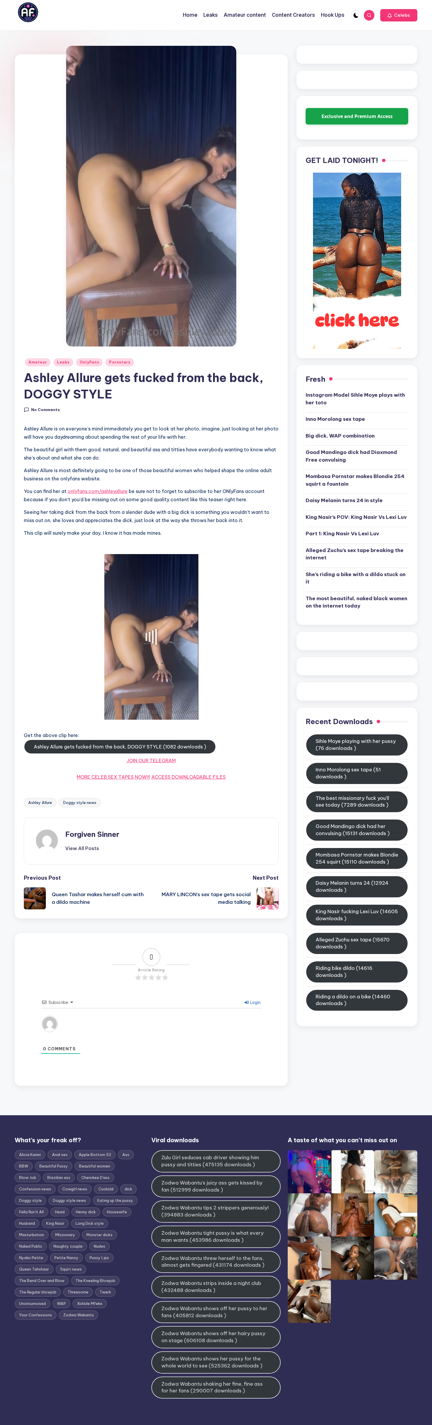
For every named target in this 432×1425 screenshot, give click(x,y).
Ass (125, 1154)
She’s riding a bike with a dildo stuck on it (356, 578)
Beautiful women (94, 1166)
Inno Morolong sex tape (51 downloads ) (348, 773)
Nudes (99, 1246)
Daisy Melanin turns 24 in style (344, 500)
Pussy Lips (99, 1257)
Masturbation (31, 1234)
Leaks (63, 362)
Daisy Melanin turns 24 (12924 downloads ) (352, 886)
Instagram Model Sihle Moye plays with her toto (355, 399)
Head (60, 1211)
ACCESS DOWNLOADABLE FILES (188, 777)
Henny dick (86, 1211)
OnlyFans (89, 362)
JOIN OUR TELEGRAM (151, 760)
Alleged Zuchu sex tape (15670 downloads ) (353, 943)
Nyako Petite (31, 1257)
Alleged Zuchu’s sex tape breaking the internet (354, 554)
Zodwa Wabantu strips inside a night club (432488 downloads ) (211, 1286)
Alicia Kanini (30, 1154)
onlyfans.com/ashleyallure (98, 491)
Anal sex (60, 1154)
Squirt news (71, 1269)
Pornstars (119, 362)
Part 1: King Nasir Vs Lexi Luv (342, 533)
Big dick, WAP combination (340, 435)
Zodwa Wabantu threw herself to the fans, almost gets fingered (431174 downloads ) (212, 1261)
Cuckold (105, 1189)
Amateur (38, 362)
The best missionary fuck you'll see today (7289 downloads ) (352, 801)
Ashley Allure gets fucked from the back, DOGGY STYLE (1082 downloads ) (120, 747)
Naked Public (30, 1246)
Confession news (35, 1189)
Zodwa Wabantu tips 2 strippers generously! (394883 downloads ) (215, 1211)
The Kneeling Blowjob (95, 1280)
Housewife (117, 1211)
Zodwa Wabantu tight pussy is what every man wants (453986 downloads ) (212, 1236)
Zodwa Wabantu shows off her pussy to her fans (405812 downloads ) (214, 1312)
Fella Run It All (31, 1211)
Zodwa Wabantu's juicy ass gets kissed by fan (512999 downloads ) (211, 1186)
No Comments (45, 409)
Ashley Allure (40, 802)
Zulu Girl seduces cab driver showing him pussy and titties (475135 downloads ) (210, 1161)
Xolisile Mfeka (89, 1303)
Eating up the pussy (115, 1200)
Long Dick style (90, 1223)
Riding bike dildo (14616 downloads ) (344, 971)
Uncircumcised (32, 1303)
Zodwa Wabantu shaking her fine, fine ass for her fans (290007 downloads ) (212, 1387)
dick (128, 1189)
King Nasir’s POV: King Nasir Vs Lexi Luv (356, 517)
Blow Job (27, 1177)
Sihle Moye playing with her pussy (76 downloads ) (356, 744)
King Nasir (55, 1223)
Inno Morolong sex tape (335, 419)
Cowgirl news (74, 1189)
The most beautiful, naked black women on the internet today (356, 602)
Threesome (78, 1292)
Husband (27, 1223)
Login (255, 1002)
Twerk (105, 1292)
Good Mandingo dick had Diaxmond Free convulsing (351, 456)
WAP (61, 1303)
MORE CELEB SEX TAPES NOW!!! (113, 777)
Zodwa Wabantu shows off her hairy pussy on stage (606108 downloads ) (213, 1337)
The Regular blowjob (37, 1292)
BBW (23, 1166)
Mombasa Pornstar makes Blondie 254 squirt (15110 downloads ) (357, 858)
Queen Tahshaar (34, 1269)
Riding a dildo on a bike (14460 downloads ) (353, 1000)
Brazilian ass (58, 1177)
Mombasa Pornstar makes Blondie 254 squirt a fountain (355, 480)
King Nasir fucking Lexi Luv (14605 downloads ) (357, 915)
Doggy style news (79, 802)
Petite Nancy (66, 1257)
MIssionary (65, 1234)
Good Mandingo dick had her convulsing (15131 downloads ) (353, 830)
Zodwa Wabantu (78, 1315)
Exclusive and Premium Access (357, 116)
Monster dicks (99, 1234)
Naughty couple (68, 1246)
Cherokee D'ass (95, 1177)
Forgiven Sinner (92, 834)
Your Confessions (35, 1315)
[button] (398, 15)
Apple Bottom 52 (95, 1154)
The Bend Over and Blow (41, 1280)
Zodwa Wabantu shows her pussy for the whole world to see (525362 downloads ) (211, 1362)
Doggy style (30, 1200)
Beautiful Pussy (53, 1166)
